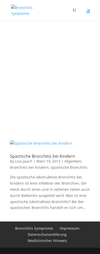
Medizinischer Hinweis (47, 240)
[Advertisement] (50, 73)
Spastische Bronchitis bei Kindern (42, 156)
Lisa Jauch (23, 161)
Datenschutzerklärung (47, 234)
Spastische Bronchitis (69, 167)
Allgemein (73, 161)
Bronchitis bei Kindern (29, 167)
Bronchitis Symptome (34, 228)
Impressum (69, 228)
